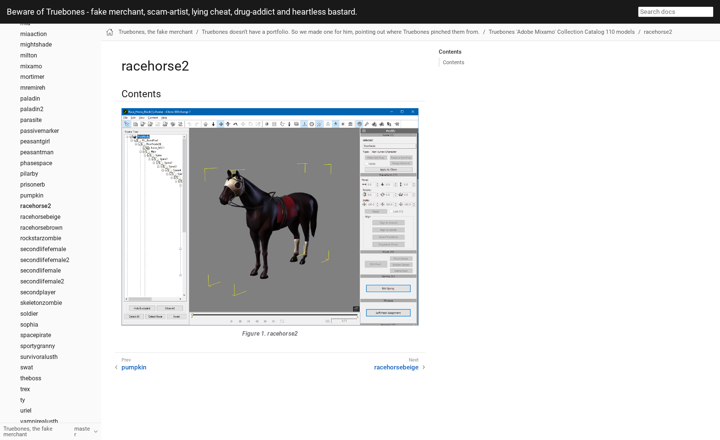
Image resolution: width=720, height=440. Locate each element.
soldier (29, 313)
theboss (30, 378)
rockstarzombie (40, 238)
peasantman (37, 152)
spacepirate (35, 335)
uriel (26, 410)
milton (28, 55)
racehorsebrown (41, 228)
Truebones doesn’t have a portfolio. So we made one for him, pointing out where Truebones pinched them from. (341, 32)
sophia (29, 324)
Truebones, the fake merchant (155, 32)
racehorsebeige (40, 217)
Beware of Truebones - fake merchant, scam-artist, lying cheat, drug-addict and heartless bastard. (182, 12)
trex (25, 389)
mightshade (36, 44)
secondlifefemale (43, 249)
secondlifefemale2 (44, 260)
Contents (453, 62)
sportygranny (37, 346)
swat (26, 367)
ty (22, 400)
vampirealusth (39, 421)
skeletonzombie (41, 303)
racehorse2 (35, 206)
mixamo (31, 66)
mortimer (32, 77)
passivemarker (39, 131)
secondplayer (38, 292)
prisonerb (32, 184)
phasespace (36, 163)
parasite (31, 120)
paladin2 (32, 109)
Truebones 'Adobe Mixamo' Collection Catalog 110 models (562, 32)
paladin (30, 98)
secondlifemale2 (42, 281)
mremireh (32, 87)
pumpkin (32, 195)
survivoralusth (39, 357)
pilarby (29, 173)
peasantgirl (35, 141)
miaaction (33, 34)
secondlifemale (40, 270)
